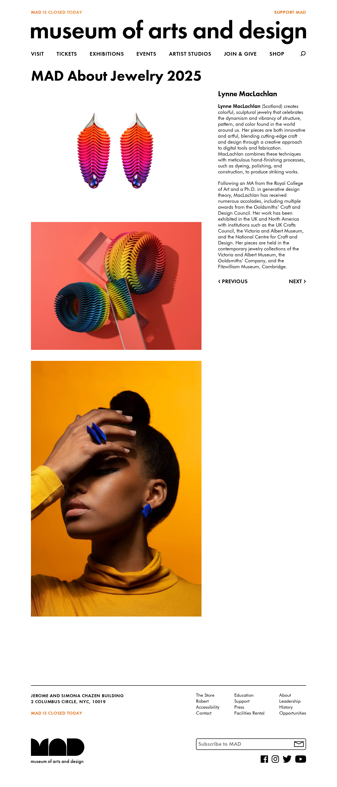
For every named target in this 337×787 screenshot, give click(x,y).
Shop (276, 54)
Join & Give (240, 54)
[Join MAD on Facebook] (264, 762)
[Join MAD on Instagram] (275, 762)
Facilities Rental (249, 713)
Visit (37, 54)
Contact (203, 713)
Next (297, 282)
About (285, 695)
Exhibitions (107, 54)
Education (244, 695)
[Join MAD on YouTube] (300, 762)
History (286, 707)
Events (146, 54)
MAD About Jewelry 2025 (116, 76)
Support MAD (290, 12)
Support (241, 701)
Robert (202, 701)
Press (239, 707)
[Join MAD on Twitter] (287, 762)
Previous (233, 282)
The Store (205, 695)
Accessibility (207, 707)
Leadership (290, 701)
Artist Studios (190, 54)
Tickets (67, 54)
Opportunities (292, 713)
